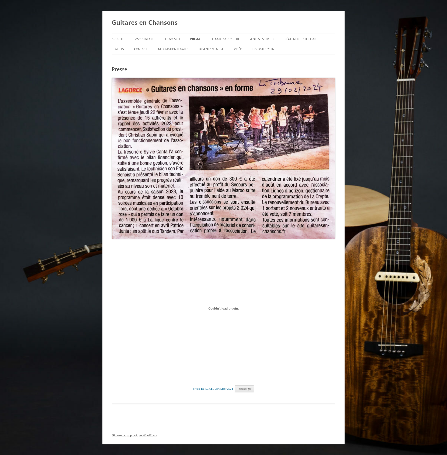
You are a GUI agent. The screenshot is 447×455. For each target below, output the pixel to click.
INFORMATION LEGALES (173, 49)
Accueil (117, 39)
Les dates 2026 (263, 49)
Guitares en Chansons (145, 22)
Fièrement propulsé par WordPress (134, 435)
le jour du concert (225, 39)
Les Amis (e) (172, 39)
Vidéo (238, 49)
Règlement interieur (300, 39)
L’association (143, 39)
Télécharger (244, 388)
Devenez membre (211, 49)
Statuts (118, 49)
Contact (140, 49)
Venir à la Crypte (262, 39)
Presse (195, 39)
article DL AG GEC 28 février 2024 (213, 388)
